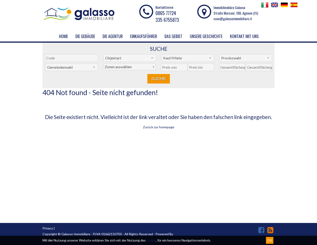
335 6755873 (167, 19)
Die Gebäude (85, 36)
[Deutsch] (284, 7)
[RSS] (270, 230)
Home (63, 36)
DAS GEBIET (173, 36)
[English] (274, 7)
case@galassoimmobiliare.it (232, 18)
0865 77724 (165, 13)
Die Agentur (113, 36)
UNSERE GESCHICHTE (206, 36)
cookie (151, 240)
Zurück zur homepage (158, 127)
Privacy (47, 228)
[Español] (294, 7)
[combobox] (129, 58)
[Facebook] (261, 230)
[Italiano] (264, 7)
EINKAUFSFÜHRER (143, 36)
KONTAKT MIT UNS (244, 36)
